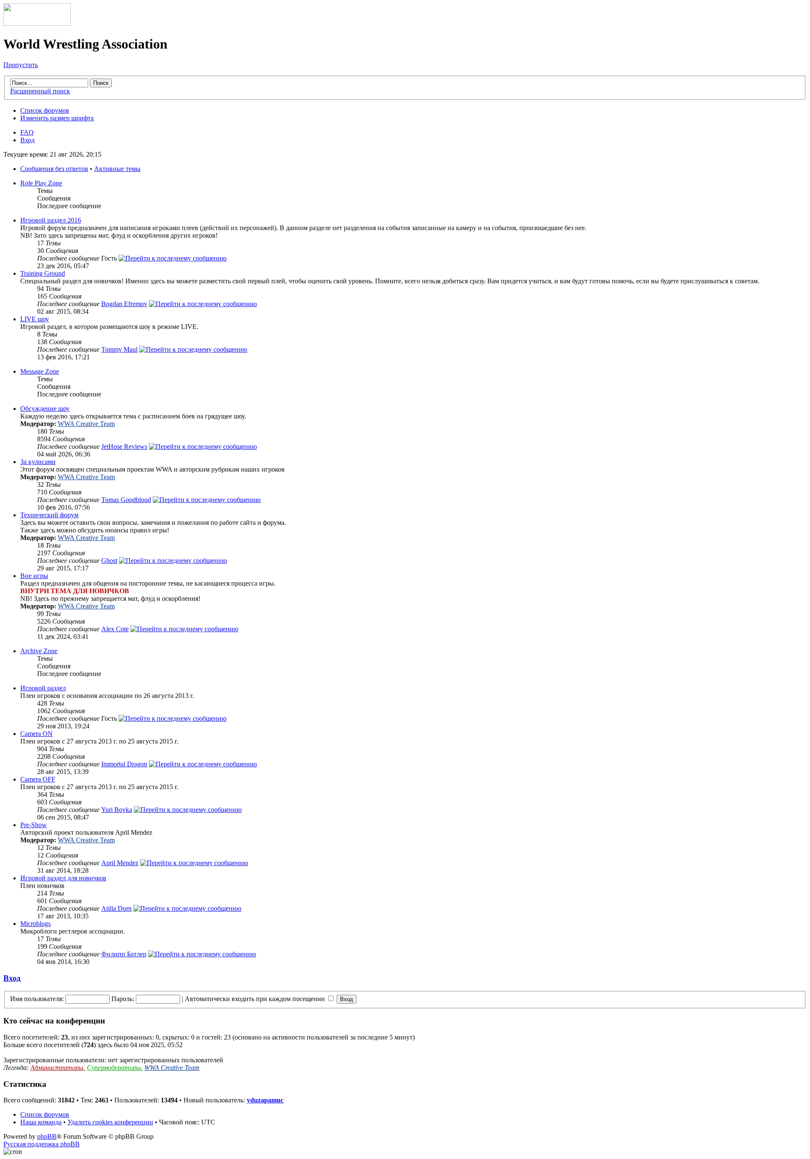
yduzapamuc (265, 1100)
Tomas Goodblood (126, 499)
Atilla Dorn (116, 908)
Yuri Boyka (116, 809)
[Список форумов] (37, 23)
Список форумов (44, 110)
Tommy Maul (119, 349)
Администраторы (57, 1067)
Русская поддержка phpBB (41, 1144)
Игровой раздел (43, 688)
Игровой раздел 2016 (50, 220)
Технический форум (49, 514)
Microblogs (35, 923)
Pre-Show (33, 824)
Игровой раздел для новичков (63, 878)
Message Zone (39, 371)
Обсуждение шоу (45, 408)
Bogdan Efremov (124, 303)
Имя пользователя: (37, 998)
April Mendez (119, 862)
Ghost (109, 560)
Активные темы (117, 168)
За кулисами (38, 461)
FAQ (27, 132)
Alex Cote (115, 628)
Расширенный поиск (40, 91)
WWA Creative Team (86, 423)
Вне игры (34, 575)
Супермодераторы (114, 1067)
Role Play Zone (41, 183)
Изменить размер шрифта (57, 118)
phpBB (47, 1136)
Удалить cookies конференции (110, 1122)
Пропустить (20, 64)
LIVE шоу (34, 319)
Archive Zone (38, 650)
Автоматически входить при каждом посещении (256, 998)
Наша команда (41, 1122)
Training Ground (42, 273)
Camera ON (36, 733)
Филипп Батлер (123, 954)
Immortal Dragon (124, 764)
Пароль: (122, 998)
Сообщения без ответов (54, 168)
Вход (27, 140)
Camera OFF (37, 779)
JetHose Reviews (124, 446)
